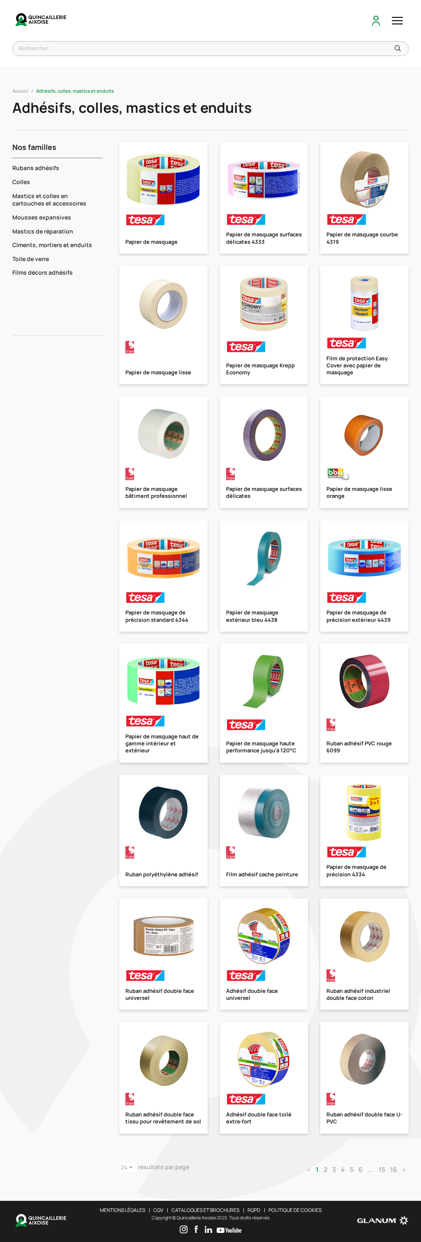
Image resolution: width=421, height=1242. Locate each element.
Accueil (20, 91)
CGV (158, 1210)
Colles (21, 182)
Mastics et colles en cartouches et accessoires (49, 200)
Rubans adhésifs (35, 168)
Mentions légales (122, 1210)
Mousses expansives (41, 217)
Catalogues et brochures (205, 1210)
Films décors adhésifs (42, 272)
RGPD (254, 1210)
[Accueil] (41, 20)
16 (393, 1169)
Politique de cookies (295, 1210)
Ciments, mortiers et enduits (52, 245)
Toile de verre (30, 259)
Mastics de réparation (42, 231)
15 (382, 1169)
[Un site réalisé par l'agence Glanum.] (383, 1224)
